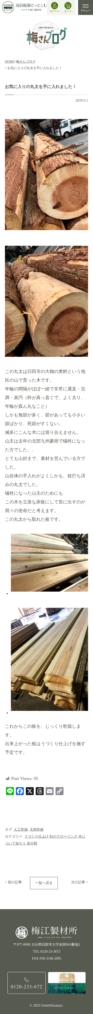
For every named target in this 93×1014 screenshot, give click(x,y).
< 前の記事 (13, 882)
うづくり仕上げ (36, 836)
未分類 (32, 843)
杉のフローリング (63, 836)
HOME (9, 61)
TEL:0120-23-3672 (26, 983)
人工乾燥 (21, 829)
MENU (85, 7)
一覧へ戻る (44, 883)
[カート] (67, 5)
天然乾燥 (37, 829)
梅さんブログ (25, 61)
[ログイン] (54, 5)
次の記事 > (79, 882)
